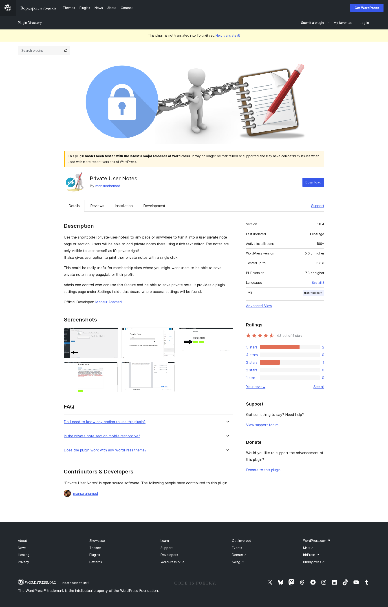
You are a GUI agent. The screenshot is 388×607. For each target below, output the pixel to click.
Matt (308, 548)
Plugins (94, 555)
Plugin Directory (30, 23)
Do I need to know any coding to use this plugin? (105, 422)
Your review (255, 386)
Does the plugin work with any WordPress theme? (105, 450)
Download (313, 182)
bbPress (311, 555)
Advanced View (259, 306)
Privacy (23, 562)
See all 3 (318, 282)
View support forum (262, 425)
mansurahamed (107, 186)
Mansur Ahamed (108, 302)
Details (74, 205)
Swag (238, 562)
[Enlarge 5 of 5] (169, 368)
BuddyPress (314, 562)
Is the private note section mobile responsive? (102, 436)
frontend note (313, 293)
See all (318, 386)
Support (317, 205)
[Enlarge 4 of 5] (112, 368)
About (22, 540)
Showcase (97, 540)
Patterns (95, 562)
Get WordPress (367, 8)
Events (237, 548)
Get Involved (241, 540)
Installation (124, 205)
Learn (165, 540)
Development (154, 205)
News (22, 548)
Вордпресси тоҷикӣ (75, 583)
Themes (95, 548)
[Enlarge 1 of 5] (112, 333)
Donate (239, 555)
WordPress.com (316, 540)
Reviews (97, 205)
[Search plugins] (65, 50)
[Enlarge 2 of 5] (169, 333)
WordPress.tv (172, 562)
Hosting (23, 555)
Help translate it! (228, 35)
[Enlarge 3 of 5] (227, 333)
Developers (169, 555)
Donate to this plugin (263, 470)
